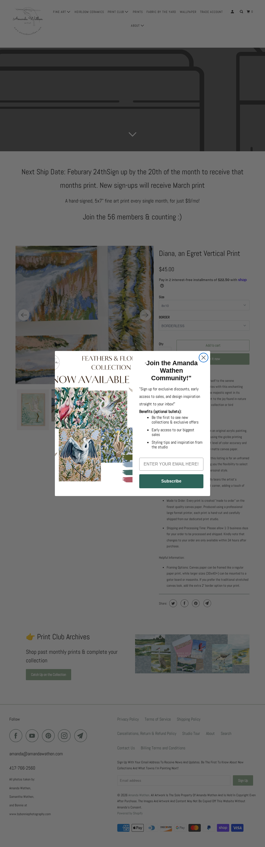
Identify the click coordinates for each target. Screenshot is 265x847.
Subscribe (171, 481)
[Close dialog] (203, 357)
